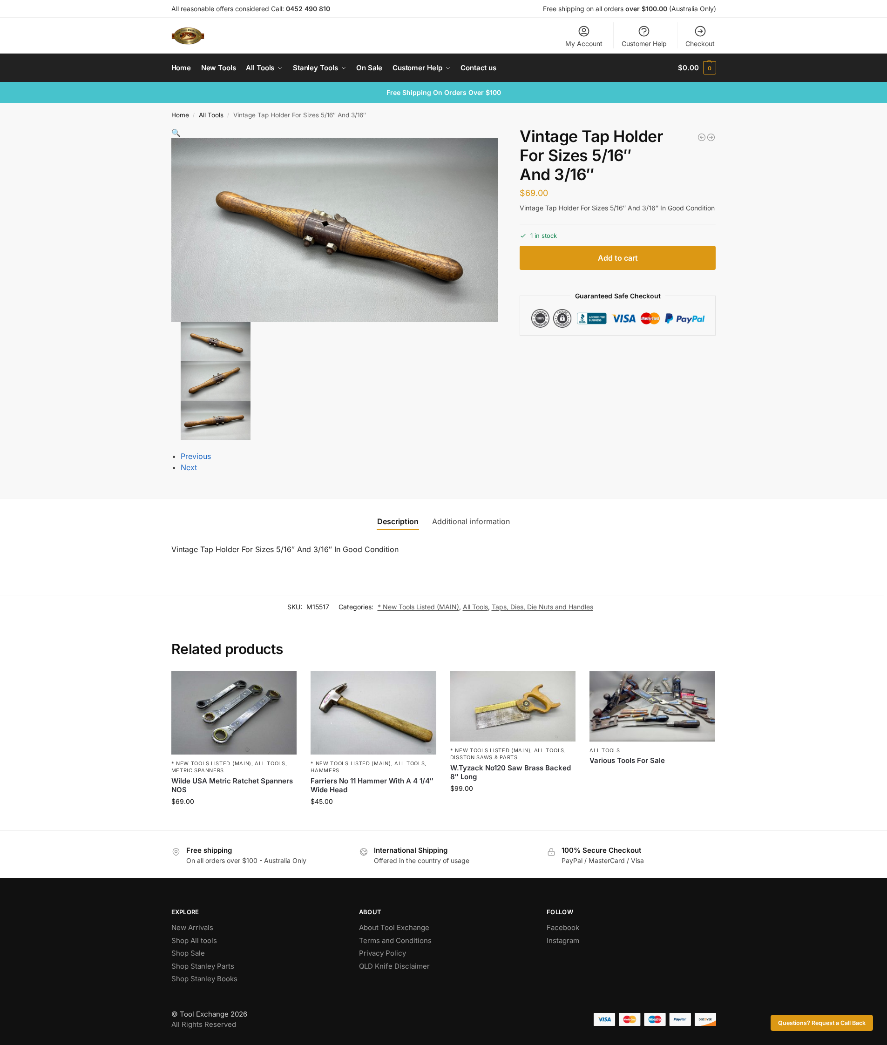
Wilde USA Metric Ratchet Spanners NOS (232, 785)
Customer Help (644, 43)
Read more (652, 776)
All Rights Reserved (203, 1024)
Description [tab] (398, 521)
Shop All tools (194, 940)
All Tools (211, 115)
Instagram (563, 940)
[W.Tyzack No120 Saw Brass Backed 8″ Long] (513, 706)
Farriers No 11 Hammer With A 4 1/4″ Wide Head (372, 785)
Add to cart (618, 258)
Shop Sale (188, 953)
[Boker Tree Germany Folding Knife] (711, 137)
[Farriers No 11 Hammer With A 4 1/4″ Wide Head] (373, 713)
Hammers (325, 770)
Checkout (700, 43)
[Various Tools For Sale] (652, 706)
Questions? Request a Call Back (822, 1022)
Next (189, 467)
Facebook (563, 927)
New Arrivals (192, 927)
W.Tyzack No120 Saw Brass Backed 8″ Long (510, 772)
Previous (196, 456)
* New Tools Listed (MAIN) (418, 607)
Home (180, 115)
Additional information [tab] (471, 521)
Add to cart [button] (234, 821)
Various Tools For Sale (627, 760)
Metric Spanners (197, 770)
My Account (584, 43)
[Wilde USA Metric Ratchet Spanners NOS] (234, 713)
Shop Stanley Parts (202, 966)
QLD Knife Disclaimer (394, 966)
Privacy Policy (382, 953)
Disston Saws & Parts (484, 757)
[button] (697, 68)
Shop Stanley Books (204, 978)
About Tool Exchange (394, 927)
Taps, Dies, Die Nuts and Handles (542, 607)
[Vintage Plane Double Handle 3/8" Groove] (701, 137)
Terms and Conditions (395, 940)
